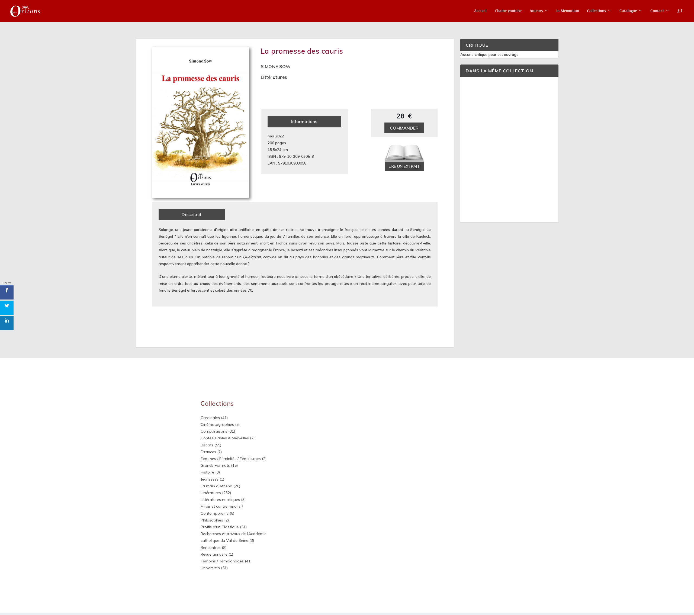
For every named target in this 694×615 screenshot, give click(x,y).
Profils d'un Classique (220, 526)
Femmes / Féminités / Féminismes (231, 458)
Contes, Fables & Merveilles (225, 438)
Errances (208, 451)
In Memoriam (567, 11)
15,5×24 (274, 149)
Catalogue (628, 11)
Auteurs (536, 11)
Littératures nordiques (220, 499)
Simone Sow (276, 66)
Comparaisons (214, 431)
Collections (596, 11)
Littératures (274, 77)
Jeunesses (210, 479)
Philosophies (212, 520)
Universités (210, 567)
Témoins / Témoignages (222, 561)
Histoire (207, 472)
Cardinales (210, 417)
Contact (657, 11)
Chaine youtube (508, 11)
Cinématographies (217, 424)
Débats (207, 445)
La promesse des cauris (302, 51)
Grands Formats (215, 465)
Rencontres (211, 547)
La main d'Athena (216, 486)
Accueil (480, 11)
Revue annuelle (214, 554)
